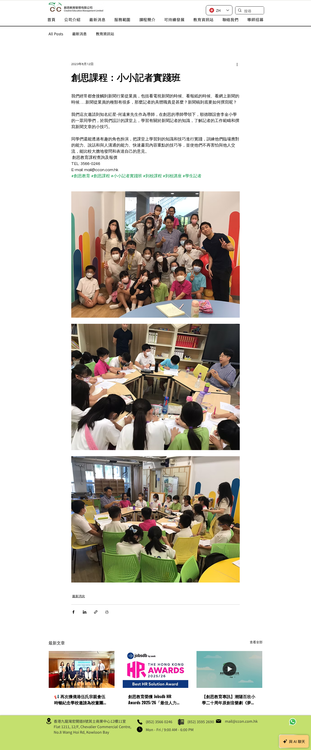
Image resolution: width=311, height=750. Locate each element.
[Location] (49, 721)
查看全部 (256, 642)
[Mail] (218, 721)
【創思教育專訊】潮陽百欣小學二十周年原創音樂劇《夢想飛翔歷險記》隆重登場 (228, 699)
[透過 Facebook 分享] (73, 612)
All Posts (55, 33)
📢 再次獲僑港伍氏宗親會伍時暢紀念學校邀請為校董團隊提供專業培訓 (80, 699)
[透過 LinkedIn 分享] (84, 612)
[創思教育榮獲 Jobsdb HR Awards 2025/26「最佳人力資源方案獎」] (156, 669)
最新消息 (79, 33)
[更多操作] (237, 64)
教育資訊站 (105, 33)
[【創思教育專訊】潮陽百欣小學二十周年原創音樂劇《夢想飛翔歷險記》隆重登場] (229, 669)
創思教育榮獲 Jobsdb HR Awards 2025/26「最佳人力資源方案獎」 (154, 699)
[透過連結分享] (96, 612)
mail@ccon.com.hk (241, 721)
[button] (72, 19)
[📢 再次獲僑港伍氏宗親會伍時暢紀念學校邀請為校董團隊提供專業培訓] (82, 669)
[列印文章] (107, 612)
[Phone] (139, 722)
